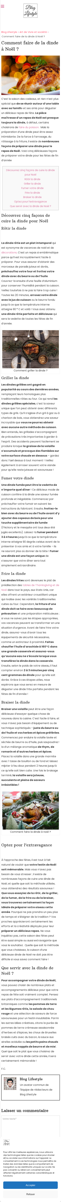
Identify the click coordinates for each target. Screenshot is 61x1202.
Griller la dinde (32, 183)
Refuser (30, 1194)
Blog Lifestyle (31, 1079)
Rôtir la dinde (32, 179)
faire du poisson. (29, 127)
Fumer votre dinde (32, 188)
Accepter (30, 1185)
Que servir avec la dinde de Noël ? (30, 206)
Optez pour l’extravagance (30, 201)
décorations (9, 252)
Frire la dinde (32, 192)
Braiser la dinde (32, 197)
